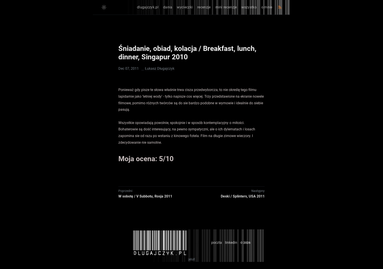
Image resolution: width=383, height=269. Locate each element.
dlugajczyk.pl (147, 7)
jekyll (191, 259)
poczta (216, 242)
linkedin (231, 242)
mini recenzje (226, 7)
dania (167, 7)
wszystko (248, 7)
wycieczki (185, 7)
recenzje (204, 7)
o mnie (266, 7)
